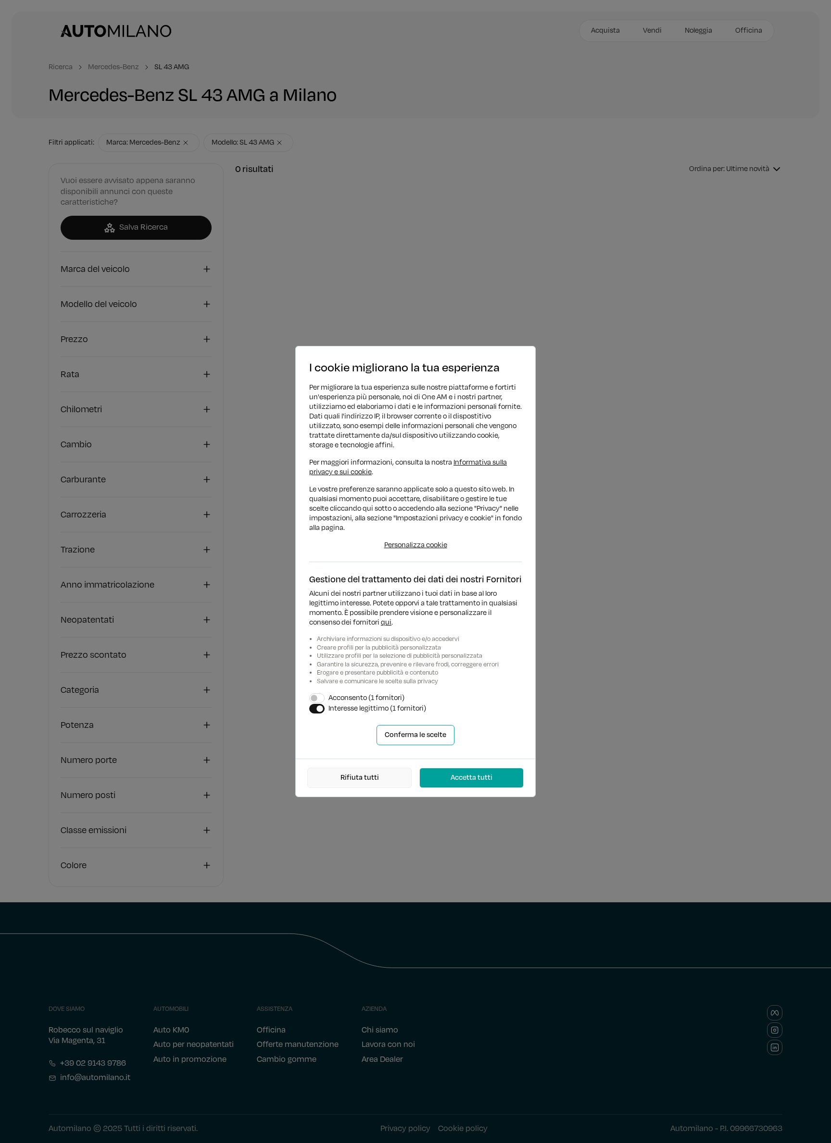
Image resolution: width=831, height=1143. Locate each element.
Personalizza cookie (415, 545)
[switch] (317, 698)
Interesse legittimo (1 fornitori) (377, 708)
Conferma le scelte (415, 735)
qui (386, 622)
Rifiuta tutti (359, 778)
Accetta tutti (471, 778)
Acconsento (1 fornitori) (366, 698)
